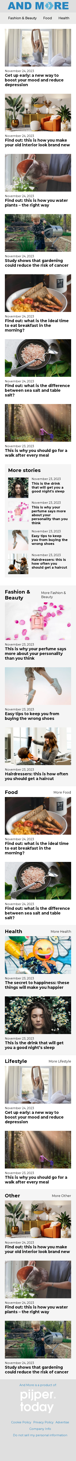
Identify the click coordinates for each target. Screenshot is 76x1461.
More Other (61, 1196)
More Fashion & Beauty (53, 595)
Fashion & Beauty (22, 18)
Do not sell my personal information (40, 1435)
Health (63, 18)
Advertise (62, 1422)
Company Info (40, 1429)
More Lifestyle (60, 1061)
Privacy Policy (43, 1422)
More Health (61, 932)
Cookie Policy (21, 1422)
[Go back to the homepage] (38, 8)
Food (47, 18)
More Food (62, 792)
